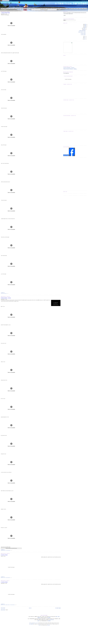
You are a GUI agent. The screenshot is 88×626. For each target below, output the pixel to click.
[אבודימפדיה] (72, 155)
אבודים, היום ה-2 (4, 554)
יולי (84, 36)
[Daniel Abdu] (66, 155)
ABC (56, 616)
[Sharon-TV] (67, 52)
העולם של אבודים (8, 550)
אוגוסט (84, 29)
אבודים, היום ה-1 (4, 582)
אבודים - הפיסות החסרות (6, 298)
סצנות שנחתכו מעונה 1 (5, 12)
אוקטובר (84, 28)
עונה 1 (2, 293)
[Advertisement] (67, 173)
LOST (38, 620)
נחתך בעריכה (4, 293)
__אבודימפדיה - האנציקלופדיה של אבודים (69, 67)
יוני (84, 37)
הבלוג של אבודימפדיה (71, 3)
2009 (85, 25)
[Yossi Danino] (64, 155)
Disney (49, 617)
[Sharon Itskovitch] (68, 155)
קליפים (2, 577)
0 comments (3, 292)
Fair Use (52, 619)
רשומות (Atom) (3, 609)
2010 (85, 24)
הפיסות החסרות (3, 550)
